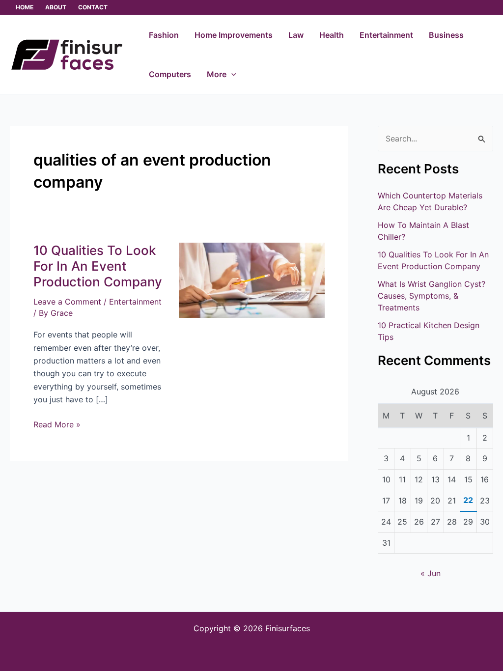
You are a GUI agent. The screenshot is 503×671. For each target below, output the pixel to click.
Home (24, 7)
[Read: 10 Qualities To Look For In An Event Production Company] (251, 279)
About (55, 7)
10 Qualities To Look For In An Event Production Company (97, 266)
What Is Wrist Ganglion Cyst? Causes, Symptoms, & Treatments (431, 295)
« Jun (430, 573)
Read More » (57, 423)
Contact (93, 7)
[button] (231, 74)
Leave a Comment (67, 302)
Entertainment (135, 302)
